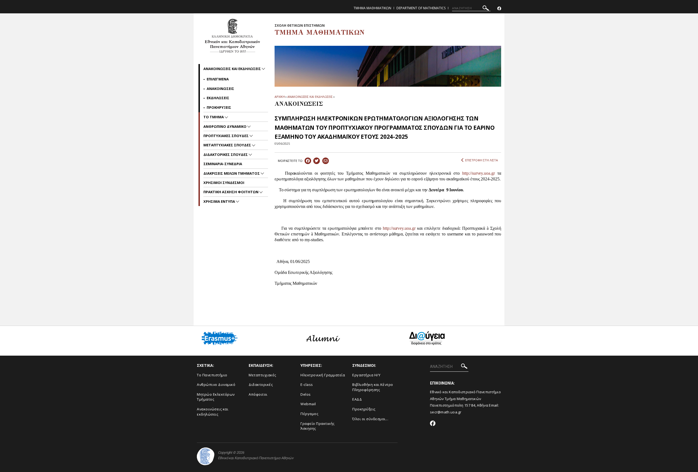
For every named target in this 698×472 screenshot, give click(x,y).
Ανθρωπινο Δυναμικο (225, 126)
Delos (305, 394)
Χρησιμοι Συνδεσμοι (223, 182)
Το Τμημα (214, 116)
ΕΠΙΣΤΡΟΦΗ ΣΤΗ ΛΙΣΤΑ (481, 160)
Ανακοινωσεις (220, 88)
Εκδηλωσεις (218, 97)
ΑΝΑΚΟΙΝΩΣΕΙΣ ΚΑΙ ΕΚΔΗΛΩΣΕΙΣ (309, 97)
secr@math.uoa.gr (446, 412)
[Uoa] (205, 456)
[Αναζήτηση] (486, 9)
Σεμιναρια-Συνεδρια (222, 163)
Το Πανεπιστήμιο (212, 375)
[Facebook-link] (499, 8)
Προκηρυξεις (219, 107)
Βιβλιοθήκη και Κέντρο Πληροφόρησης (372, 387)
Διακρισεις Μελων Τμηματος (232, 173)
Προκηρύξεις (363, 409)
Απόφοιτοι (258, 394)
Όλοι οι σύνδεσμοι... (370, 418)
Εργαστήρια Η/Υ (366, 375)
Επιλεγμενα (218, 79)
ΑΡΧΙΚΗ (280, 97)
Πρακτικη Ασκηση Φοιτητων (231, 191)
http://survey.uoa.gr (478, 173)
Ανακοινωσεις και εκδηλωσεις (232, 68)
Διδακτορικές (261, 384)
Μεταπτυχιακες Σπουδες (227, 145)
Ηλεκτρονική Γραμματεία (322, 375)
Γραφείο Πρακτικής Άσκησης (317, 426)
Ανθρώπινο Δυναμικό (216, 384)
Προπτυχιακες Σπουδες (226, 135)
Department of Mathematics (421, 8)
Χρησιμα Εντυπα (219, 201)
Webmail (308, 403)
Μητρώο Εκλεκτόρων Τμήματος (216, 397)
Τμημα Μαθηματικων (372, 8)
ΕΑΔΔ (357, 399)
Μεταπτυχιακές (262, 375)
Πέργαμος (309, 413)
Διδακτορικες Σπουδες (226, 154)
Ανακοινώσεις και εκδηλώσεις (212, 412)
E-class (306, 384)
